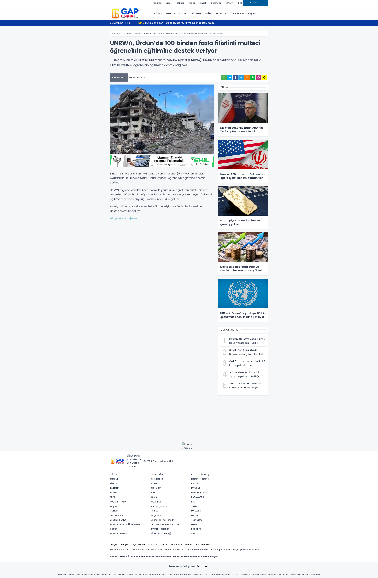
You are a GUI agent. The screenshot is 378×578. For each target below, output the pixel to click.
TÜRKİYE (170, 13)
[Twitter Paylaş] (229, 77)
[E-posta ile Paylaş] (247, 77)
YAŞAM (252, 13)
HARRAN (155, 510)
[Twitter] (247, 456)
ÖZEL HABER (157, 479)
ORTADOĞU (157, 474)
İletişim (113, 544)
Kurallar (152, 544)
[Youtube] (260, 456)
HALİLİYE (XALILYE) (200, 492)
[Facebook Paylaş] (235, 77)
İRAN (193, 501)
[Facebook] (251, 456)
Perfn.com (203, 566)
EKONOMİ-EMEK (118, 519)
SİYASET (183, 13)
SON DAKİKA (116, 515)
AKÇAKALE (156, 515)
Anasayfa (116, 33)
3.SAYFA (155, 483)
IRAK (153, 492)
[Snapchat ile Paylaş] (264, 77)
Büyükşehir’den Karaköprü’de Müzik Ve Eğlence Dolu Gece (176, 23)
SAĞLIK (208, 13)
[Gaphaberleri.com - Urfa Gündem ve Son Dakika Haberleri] (125, 13)
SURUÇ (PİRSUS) (159, 506)
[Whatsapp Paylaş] (224, 77)
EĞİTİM (194, 515)
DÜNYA (158, 13)
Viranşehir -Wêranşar (162, 519)
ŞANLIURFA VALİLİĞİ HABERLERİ (125, 524)
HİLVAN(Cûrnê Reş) (161, 533)
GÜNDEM (196, 13)
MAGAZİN (196, 510)
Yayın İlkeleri (138, 544)
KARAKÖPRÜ (197, 497)
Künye (124, 544)
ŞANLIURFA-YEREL (119, 533)
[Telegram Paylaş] (241, 77)
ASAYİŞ (113, 529)
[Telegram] (265, 456)
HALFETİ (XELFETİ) (200, 479)
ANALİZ (194, 533)
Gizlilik (164, 544)
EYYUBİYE (195, 488)
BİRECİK (195, 483)
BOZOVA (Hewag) (201, 474)
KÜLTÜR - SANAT (234, 13)
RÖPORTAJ (197, 529)
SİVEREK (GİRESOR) (160, 529)
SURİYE (194, 506)
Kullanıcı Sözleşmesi (181, 544)
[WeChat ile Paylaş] (252, 77)
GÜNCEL (114, 510)
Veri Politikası (203, 544)
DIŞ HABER (156, 488)
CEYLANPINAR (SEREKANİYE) (165, 524)
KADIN (154, 497)
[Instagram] (256, 456)
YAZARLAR (156, 501)
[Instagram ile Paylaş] (258, 77)
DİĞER (194, 524)
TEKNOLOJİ (197, 519)
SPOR (219, 13)
